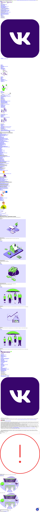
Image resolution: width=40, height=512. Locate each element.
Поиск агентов (2, 15)
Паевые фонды (2, 124)
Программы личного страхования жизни (2, 142)
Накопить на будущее (3, 155)
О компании (1, 147)
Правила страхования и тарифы (4, 361)
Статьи (1, 14)
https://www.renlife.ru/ (16, 427)
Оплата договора (2, 359)
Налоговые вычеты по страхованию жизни (4, 139)
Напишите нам (1, 209)
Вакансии (2, 67)
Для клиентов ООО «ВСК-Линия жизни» (5, 8)
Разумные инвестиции (2, 169)
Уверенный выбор (2, 98)
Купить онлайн (2, 92)
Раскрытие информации (3, 79)
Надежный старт (2, 115)
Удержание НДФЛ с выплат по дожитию (5, 10)
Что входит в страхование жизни (4, 129)
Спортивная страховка (3, 105)
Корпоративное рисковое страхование (4, 11)
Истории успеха (1, 153)
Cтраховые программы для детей (4, 114)
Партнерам (2, 76)
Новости (1, 77)
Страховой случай (2, 136)
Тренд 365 (2, 125)
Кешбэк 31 (1, 167)
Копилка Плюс (2, 97)
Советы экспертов (2, 154)
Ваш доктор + (2, 104)
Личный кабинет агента (2, 151)
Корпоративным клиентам (4, 184)
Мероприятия (1, 152)
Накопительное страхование (3, 143)
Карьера (1, 367)
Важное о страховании (3, 7)
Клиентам (2, 3)
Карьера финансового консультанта (4, 66)
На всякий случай (3, 162)
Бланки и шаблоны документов (4, 101)
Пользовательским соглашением (32, 0)
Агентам (2, 64)
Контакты (2, 91)
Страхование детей (2, 144)
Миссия (1, 78)
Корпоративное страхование (3, 356)
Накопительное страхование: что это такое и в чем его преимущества (8, 130)
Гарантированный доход (3, 96)
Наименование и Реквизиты (3, 370)
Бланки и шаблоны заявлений (4, 4)
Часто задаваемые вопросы (3, 6)
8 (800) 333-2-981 (2, 17)
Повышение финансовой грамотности (4, 188)
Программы (2, 354)
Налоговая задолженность (3, 9)
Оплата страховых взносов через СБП (4, 138)
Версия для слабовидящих (3, 421)
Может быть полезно (2, 159)
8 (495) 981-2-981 (2, 16)
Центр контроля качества (2, 135)
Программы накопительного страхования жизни (5, 127)
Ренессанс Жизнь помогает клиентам (3, 187)
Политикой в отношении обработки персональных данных (23, 0)
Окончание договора (3, 5)
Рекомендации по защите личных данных (5, 13)
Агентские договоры (3, 68)
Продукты (1, 132)
